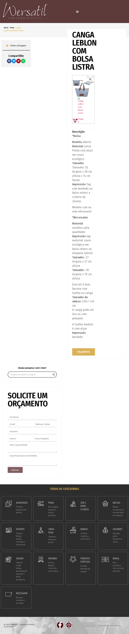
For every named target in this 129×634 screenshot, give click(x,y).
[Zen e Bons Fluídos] (73, 503)
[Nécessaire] (8, 594)
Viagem (19, 558)
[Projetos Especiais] (73, 559)
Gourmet (117, 529)
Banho (84, 529)
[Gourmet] (105, 530)
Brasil (116, 558)
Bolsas (116, 502)
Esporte (20, 529)
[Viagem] (8, 559)
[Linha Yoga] (40, 530)
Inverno (52, 558)
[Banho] (73, 530)
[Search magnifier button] (54, 374)
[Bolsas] (105, 503)
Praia (12, 28)
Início (6, 28)
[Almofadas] (8, 503)
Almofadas (22, 502)
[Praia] (40, 503)
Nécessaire (22, 593)
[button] (77, 11)
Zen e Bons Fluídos (84, 506)
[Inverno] (40, 559)
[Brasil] (105, 559)
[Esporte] (8, 530)
